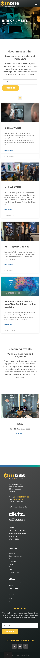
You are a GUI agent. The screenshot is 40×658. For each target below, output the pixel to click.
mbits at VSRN (12, 127)
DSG (20, 423)
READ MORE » (20, 433)
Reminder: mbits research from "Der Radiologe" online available (20, 304)
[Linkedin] (14, 646)
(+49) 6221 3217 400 (21, 497)
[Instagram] (25, 646)
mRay (11, 527)
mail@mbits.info (18, 499)
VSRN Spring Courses (16, 246)
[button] (36, 4)
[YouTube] (20, 646)
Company (13, 548)
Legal (12, 579)
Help (11, 595)
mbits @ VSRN (12, 187)
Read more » (8, 150)
